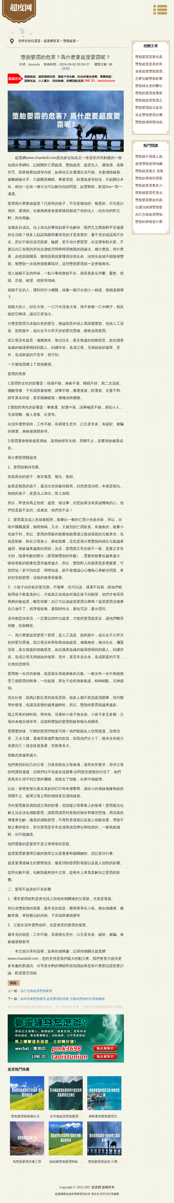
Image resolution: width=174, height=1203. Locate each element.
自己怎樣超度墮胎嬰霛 (36, 991)
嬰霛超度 (85, 1194)
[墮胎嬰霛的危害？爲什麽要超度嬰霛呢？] (20, 7)
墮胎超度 (69, 41)
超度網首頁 (52, 41)
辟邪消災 (105, 1194)
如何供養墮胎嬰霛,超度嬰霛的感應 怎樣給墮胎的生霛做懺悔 (62, 999)
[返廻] (65, 68)
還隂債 (95, 1194)
